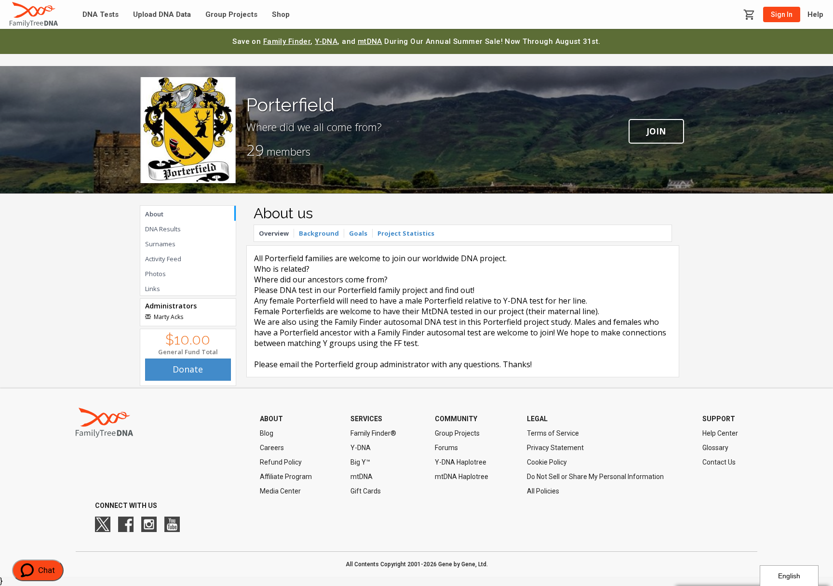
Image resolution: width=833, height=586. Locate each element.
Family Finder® (373, 433)
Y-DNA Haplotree (460, 462)
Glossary (715, 447)
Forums (446, 447)
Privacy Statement (555, 447)
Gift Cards (365, 491)
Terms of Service (553, 433)
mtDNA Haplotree (461, 476)
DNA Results (163, 229)
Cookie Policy (547, 462)
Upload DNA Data (162, 14)
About (154, 214)
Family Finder (287, 41)
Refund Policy (281, 462)
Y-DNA (326, 41)
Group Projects (231, 14)
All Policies (543, 491)
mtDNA (370, 41)
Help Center (720, 433)
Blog (266, 433)
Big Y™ (360, 462)
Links (152, 288)
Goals (358, 233)
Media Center (280, 491)
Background (319, 233)
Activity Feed (163, 258)
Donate (188, 369)
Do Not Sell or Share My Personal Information (595, 476)
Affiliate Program (286, 476)
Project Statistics (405, 233)
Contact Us (719, 462)
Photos (155, 273)
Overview (274, 233)
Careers (272, 447)
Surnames (160, 244)
